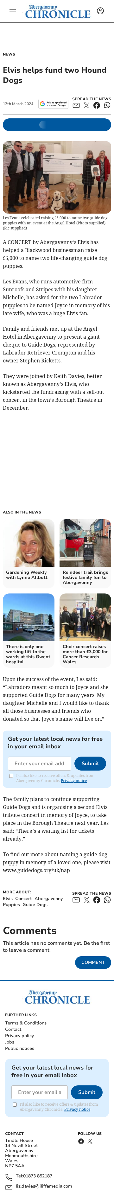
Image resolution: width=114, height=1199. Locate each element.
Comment (93, 962)
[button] (12, 11)
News (9, 54)
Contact (13, 1029)
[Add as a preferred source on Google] (53, 104)
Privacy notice (74, 780)
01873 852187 (37, 1176)
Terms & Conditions (26, 1023)
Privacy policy (19, 1036)
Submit (90, 763)
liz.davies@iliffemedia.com (44, 1186)
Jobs (9, 1042)
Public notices (19, 1048)
